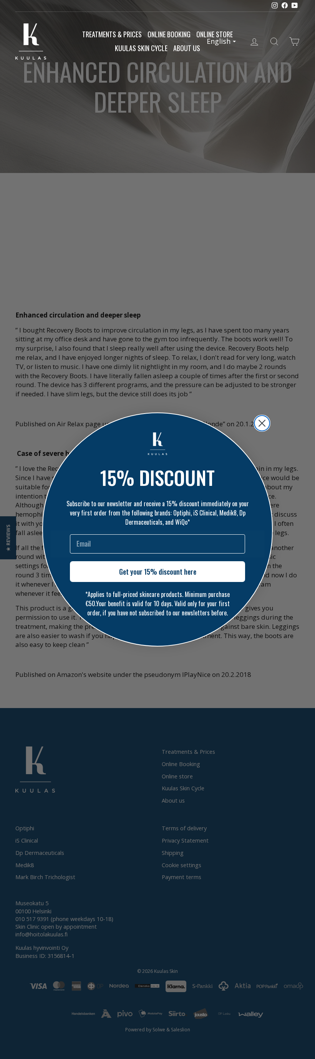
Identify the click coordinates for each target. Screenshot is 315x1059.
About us (186, 48)
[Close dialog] (262, 423)
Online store (214, 34)
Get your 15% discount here (157, 572)
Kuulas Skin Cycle (141, 48)
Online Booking (169, 34)
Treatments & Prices (112, 34)
